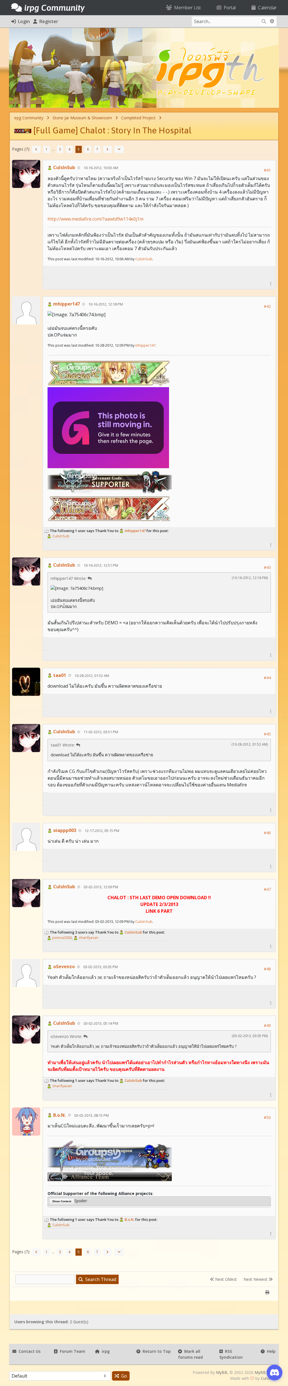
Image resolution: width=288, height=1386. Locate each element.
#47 (267, 889)
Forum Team (71, 1351)
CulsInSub (63, 167)
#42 (267, 306)
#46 (267, 832)
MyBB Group (266, 1372)
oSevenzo (63, 966)
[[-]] (46, 530)
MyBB (221, 1372)
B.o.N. (59, 1115)
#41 (267, 170)
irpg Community (28, 117)
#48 (267, 969)
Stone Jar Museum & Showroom (82, 117)
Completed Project (138, 117)
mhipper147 (66, 304)
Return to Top (155, 1351)
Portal (228, 7)
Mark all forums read (190, 1354)
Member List (186, 7)
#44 (267, 677)
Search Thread (99, 1279)
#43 (267, 567)
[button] (271, 284)
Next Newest (256, 1279)
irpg (105, 1351)
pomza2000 (61, 937)
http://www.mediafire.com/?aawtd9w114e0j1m (95, 219)
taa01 (59, 675)
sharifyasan (88, 937)
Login (23, 21)
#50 (267, 1117)
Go (123, 1376)
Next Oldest (225, 1279)
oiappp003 (64, 830)
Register (47, 21)
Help (270, 1351)
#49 (267, 1025)
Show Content (61, 1201)
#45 (267, 734)
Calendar (266, 7)
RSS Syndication (231, 1354)
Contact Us (28, 1351)
